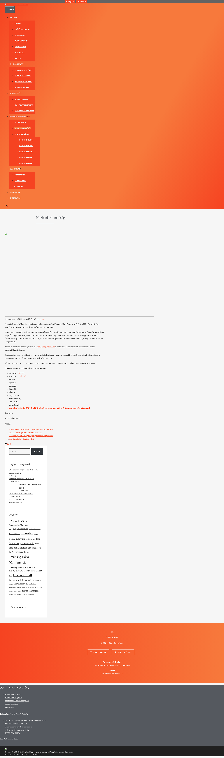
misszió (19, 587)
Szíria (19, 591)
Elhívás (18, 23)
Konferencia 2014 (26, 140)
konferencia (14, 580)
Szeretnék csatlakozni (24, 111)
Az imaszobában (21, 99)
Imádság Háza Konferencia (19, 559)
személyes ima (13, 591)
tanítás (25, 591)
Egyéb (9, 444)
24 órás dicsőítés (16, 525)
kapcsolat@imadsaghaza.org (112, 673)
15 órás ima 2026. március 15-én (21, 494)
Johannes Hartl (22, 575)
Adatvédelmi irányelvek (13, 698)
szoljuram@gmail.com (46, 347)
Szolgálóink (20, 35)
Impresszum (9, 707)
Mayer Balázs (31, 584)
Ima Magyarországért (24, 105)
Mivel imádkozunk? (22, 87)
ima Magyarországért (20, 547)
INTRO (33, 571)
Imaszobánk (19, 52)
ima (38, 538)
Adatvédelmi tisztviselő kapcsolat (17, 701)
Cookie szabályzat (11, 704)
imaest (37, 543)
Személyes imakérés (23, 128)
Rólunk (13, 17)
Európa (12, 539)
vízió (11, 594)
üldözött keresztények (28, 594)
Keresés (37, 452)
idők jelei (29, 539)
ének (15, 594)
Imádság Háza (16, 64)
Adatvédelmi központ (13, 694)
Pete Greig (24, 587)
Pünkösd (31, 587)
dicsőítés (27, 533)
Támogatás (70, 2)
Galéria (18, 58)
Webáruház (81, 2)
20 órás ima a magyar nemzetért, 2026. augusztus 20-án (25, 720)
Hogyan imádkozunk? (23, 82)
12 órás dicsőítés (18, 521)
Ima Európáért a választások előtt (21, 439)
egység (36, 534)
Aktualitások (20, 122)
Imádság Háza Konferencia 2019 (19, 571)
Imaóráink (15, 192)
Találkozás (15, 93)
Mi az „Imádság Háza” (23, 70)
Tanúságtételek (21, 41)
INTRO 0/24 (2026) (16, 499)
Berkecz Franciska (34, 529)
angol (26, 525)
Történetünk (20, 47)
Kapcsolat (15, 169)
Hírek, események (18, 116)
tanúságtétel (34, 590)
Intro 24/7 (39, 571)
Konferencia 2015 (26, 146)
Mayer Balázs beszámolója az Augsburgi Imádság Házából (31, 429)
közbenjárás (26, 580)
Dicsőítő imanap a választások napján (18, 727)
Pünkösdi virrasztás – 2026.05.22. (21, 479)
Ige (34, 539)
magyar (11, 584)
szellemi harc (38, 587)
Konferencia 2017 (26, 152)
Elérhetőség (20, 175)
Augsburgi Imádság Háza (18, 529)
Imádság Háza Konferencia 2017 (23, 567)
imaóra (11, 552)
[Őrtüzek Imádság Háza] (16, 5)
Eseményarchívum (22, 134)
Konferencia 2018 (26, 157)
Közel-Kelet (37, 580)
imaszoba (36, 548)
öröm (19, 594)
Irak (10, 575)
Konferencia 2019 (26, 163)
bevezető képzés (14, 534)
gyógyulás (20, 539)
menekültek (12, 587)
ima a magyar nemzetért (21, 543)
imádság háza (22, 551)
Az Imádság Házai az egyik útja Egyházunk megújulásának (31, 436)
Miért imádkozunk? (23, 76)
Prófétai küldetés (22, 29)
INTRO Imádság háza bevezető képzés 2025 (25, 433)
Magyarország (19, 584)
